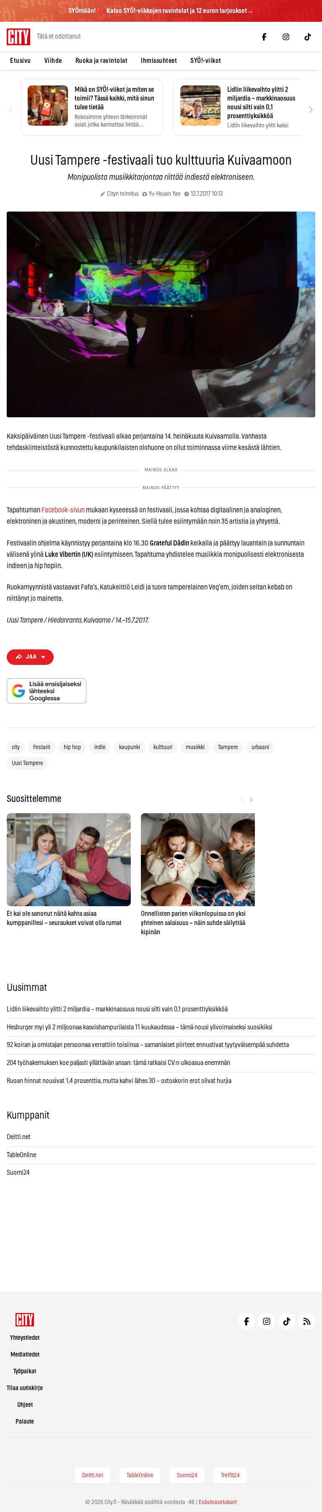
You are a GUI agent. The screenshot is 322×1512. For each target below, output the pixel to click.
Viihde (53, 60)
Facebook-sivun (63, 510)
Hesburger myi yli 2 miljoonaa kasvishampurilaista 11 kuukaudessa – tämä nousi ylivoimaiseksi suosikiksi (140, 1027)
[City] (25, 1319)
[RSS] (307, 1321)
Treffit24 (230, 1475)
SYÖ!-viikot (205, 60)
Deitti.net (19, 1137)
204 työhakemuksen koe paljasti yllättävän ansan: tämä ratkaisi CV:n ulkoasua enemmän (118, 1063)
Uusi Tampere (27, 763)
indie (100, 747)
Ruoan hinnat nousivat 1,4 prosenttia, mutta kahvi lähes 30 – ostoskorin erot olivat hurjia (119, 1081)
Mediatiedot (24, 1355)
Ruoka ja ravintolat (101, 60)
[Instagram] (285, 36)
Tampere (228, 747)
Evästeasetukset (218, 1502)
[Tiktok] (307, 36)
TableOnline (21, 1155)
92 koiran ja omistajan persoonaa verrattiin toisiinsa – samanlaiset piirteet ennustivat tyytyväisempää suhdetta (148, 1045)
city (16, 747)
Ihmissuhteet (159, 60)
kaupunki (129, 747)
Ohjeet (25, 1405)
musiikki (195, 747)
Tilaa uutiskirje (25, 1388)
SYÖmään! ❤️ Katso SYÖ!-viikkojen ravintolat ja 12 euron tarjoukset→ (161, 11)
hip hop (72, 747)
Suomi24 (18, 1172)
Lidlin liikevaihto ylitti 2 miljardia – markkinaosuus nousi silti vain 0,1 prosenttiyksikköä (117, 1009)
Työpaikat (24, 1371)
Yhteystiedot (24, 1338)
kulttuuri (162, 747)
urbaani (260, 747)
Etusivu (20, 60)
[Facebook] (264, 36)
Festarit (41, 747)
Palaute (25, 1422)
